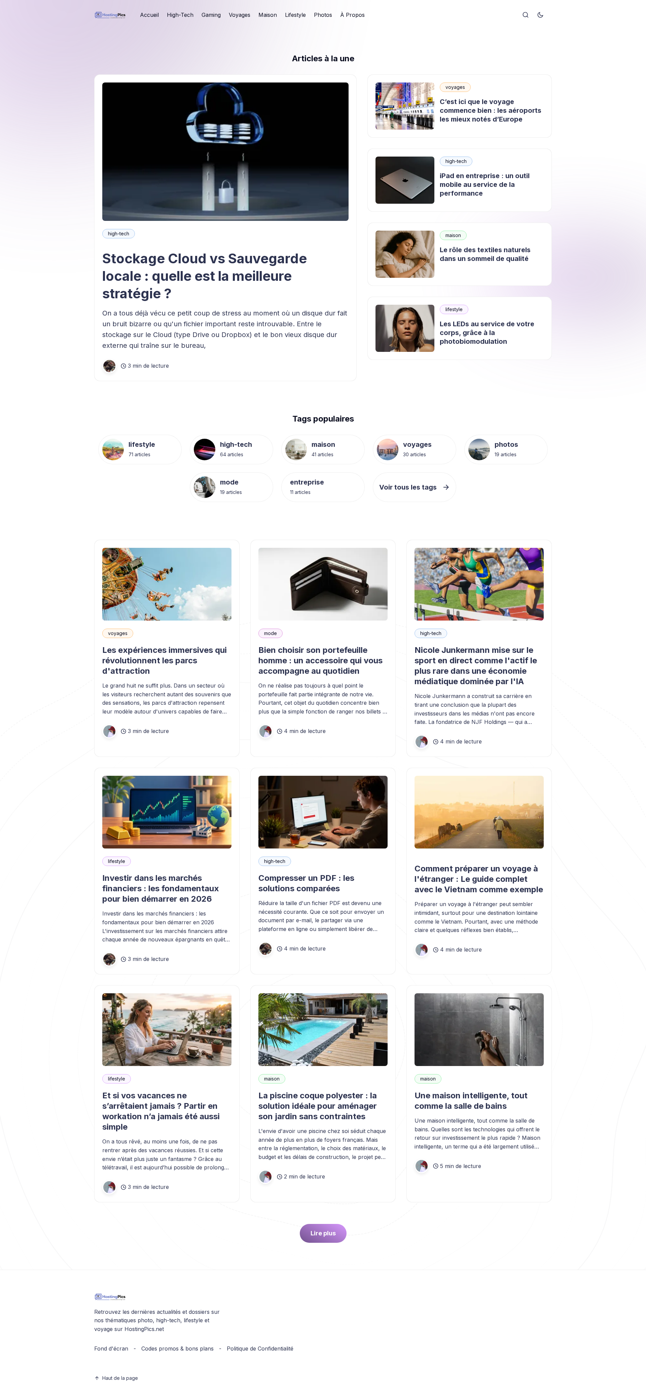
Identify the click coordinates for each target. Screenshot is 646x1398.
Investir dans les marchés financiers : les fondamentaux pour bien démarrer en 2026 (160, 888)
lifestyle (454, 309)
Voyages (239, 14)
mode (229, 482)
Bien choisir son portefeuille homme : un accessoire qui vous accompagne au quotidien (320, 660)
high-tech (118, 233)
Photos (323, 14)
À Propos (352, 14)
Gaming (211, 14)
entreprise (307, 482)
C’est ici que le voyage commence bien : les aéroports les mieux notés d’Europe (490, 110)
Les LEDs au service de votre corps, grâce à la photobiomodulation (487, 332)
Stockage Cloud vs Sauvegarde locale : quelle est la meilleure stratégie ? (204, 276)
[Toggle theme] (540, 15)
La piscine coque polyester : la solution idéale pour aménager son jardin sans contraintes (317, 1106)
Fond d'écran (111, 1348)
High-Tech (180, 14)
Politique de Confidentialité (260, 1348)
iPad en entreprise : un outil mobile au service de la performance (485, 184)
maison (453, 235)
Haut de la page (120, 1378)
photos (506, 444)
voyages (455, 87)
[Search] (525, 15)
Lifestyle (295, 14)
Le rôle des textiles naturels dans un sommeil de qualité (485, 254)
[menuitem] (149, 15)
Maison (267, 14)
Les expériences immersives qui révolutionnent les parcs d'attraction (164, 660)
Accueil (149, 14)
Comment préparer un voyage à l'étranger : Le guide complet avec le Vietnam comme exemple (479, 879)
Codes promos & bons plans (177, 1348)
